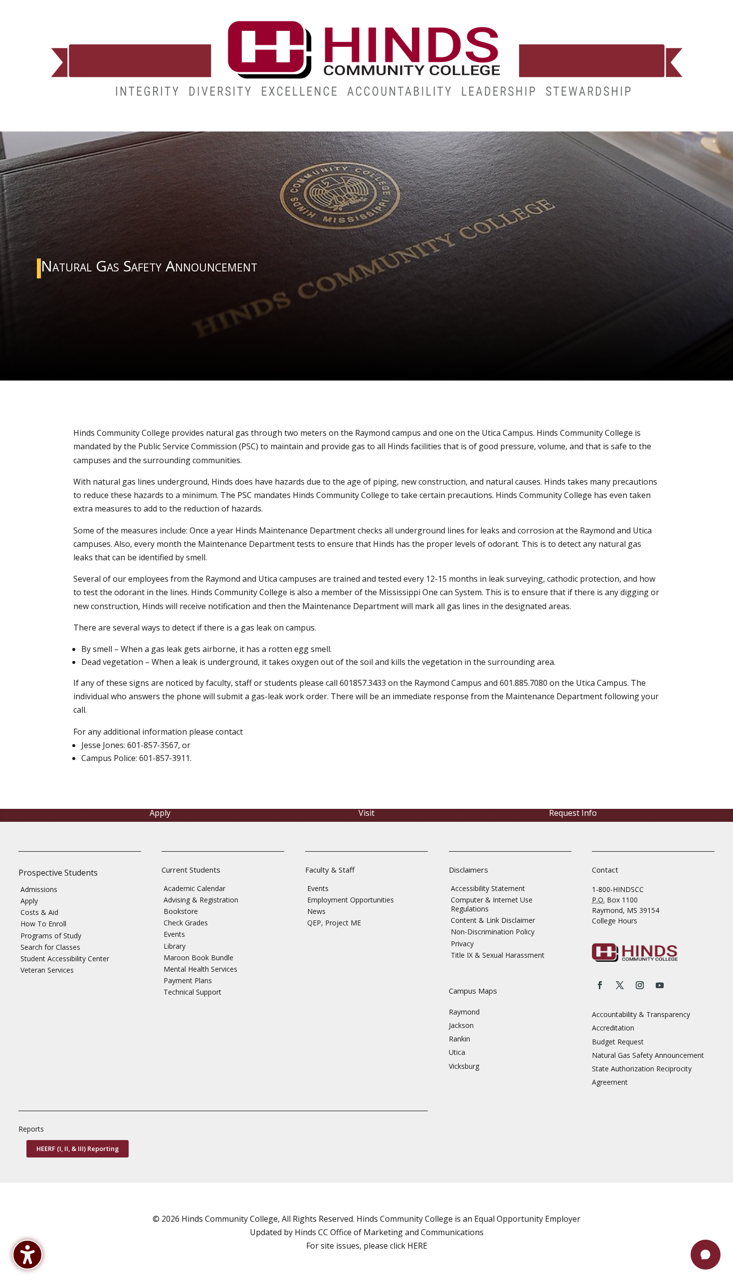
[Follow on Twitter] (620, 985)
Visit (366, 812)
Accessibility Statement (488, 888)
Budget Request (618, 1041)
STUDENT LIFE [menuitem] (182, 124)
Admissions (38, 889)
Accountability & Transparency (641, 1014)
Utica (457, 1052)
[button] (706, 1255)
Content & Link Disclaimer (493, 920)
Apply (160, 812)
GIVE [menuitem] (378, 124)
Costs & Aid (39, 912)
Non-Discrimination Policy (493, 931)
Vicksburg (464, 1066)
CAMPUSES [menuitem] (244, 124)
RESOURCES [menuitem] (527, 124)
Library (174, 946)
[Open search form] (614, 124)
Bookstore (181, 911)
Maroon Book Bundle (198, 957)
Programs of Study (50, 935)
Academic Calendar (194, 888)
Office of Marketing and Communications (407, 1232)
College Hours (614, 920)
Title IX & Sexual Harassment (498, 955)
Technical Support (192, 992)
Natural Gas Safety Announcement (648, 1055)
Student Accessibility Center (64, 958)
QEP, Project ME (334, 922)
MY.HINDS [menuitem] (584, 124)
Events (174, 934)
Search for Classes (50, 947)
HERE (417, 1245)
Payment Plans (188, 980)
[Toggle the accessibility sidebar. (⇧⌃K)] (27, 1255)
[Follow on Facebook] (600, 985)
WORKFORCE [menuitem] (466, 124)
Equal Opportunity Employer (527, 1218)
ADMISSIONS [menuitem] (65, 124)
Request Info (573, 812)
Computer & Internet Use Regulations (492, 904)
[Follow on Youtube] (660, 985)
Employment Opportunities (350, 899)
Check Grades (186, 922)
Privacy (462, 943)
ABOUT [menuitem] (296, 124)
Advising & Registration (201, 899)
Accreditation (613, 1027)
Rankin (459, 1038)
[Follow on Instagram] (640, 985)
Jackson (461, 1025)
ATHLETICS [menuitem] (416, 124)
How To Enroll (43, 923)
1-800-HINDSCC (618, 889)
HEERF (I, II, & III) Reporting (77, 1148)
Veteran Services (47, 970)
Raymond (464, 1012)
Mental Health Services (200, 969)
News (316, 911)
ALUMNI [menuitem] (344, 124)
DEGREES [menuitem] (123, 124)
